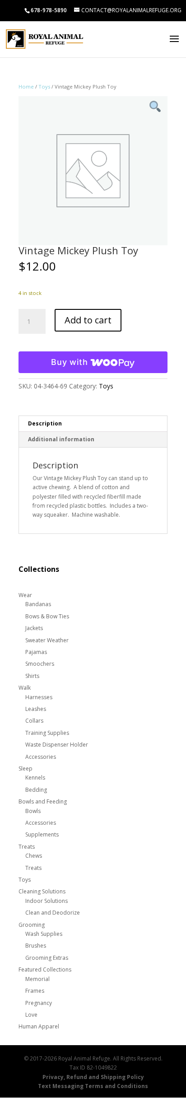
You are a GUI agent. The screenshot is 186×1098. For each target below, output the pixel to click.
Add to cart (88, 320)
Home (26, 86)
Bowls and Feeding (43, 801)
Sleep (26, 768)
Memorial (37, 979)
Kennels (35, 777)
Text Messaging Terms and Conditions (93, 1086)
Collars (34, 720)
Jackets (34, 628)
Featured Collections (45, 969)
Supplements (42, 834)
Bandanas (38, 604)
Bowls (33, 811)
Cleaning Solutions (42, 891)
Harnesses (38, 697)
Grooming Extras (46, 958)
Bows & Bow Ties (47, 616)
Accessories (40, 757)
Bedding (36, 790)
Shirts (32, 676)
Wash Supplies (43, 934)
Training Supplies (47, 733)
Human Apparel (39, 1026)
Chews (33, 856)
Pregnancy (38, 1003)
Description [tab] (45, 423)
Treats (27, 846)
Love (31, 1015)
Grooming (32, 925)
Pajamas (36, 652)
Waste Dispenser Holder (56, 744)
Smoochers (39, 664)
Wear (25, 595)
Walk (25, 688)
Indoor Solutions (46, 901)
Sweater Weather (47, 640)
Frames (34, 991)
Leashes (35, 709)
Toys (44, 86)
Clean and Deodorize (52, 912)
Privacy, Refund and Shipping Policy (93, 1077)
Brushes (35, 945)
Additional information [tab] (61, 439)
